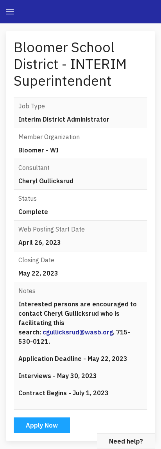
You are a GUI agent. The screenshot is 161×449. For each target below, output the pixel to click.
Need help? (126, 441)
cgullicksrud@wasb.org (78, 332)
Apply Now (42, 425)
